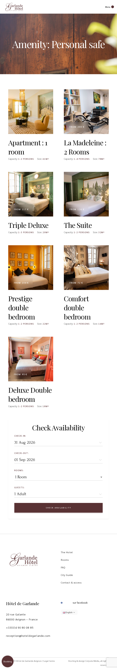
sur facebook (80, 602)
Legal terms (49, 660)
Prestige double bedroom (21, 307)
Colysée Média (92, 660)
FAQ (63, 567)
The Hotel (67, 552)
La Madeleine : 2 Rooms (85, 147)
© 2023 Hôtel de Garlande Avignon (25, 660)
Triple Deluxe (28, 225)
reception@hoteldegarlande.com (28, 635)
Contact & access (71, 582)
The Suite (78, 225)
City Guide (67, 574)
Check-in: (20, 435)
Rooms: (19, 470)
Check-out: (21, 453)
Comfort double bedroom (77, 307)
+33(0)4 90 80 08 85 (20, 627)
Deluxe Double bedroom (30, 394)
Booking (7, 661)
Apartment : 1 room (27, 147)
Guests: (19, 487)
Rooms (65, 559)
